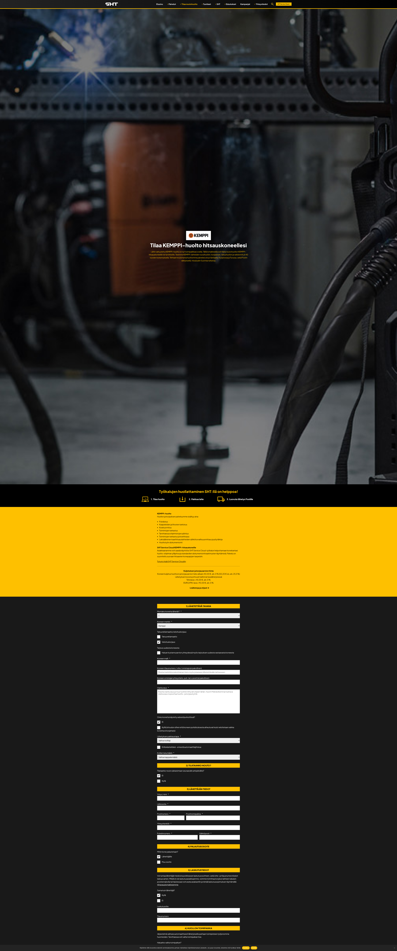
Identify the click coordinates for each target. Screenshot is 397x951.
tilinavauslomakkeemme (167, 884)
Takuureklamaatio (169, 636)
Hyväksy (246, 948)
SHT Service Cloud (283, 4)
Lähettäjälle (167, 856)
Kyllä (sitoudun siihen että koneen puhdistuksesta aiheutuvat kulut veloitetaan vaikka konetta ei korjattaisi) (195, 729)
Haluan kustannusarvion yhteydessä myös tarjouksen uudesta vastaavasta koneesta (198, 652)
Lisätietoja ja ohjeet (198, 588)
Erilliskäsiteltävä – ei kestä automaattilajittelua (181, 747)
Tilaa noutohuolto (189, 4)
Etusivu (159, 4)
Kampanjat (245, 4)
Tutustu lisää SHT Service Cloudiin (171, 561)
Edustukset (231, 4)
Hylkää (254, 948)
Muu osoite (166, 862)
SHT (218, 4)
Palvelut (172, 4)
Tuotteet (207, 4)
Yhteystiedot (262, 4)
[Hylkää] (394, 948)
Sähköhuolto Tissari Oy (111, 4)
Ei (162, 722)
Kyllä (164, 781)
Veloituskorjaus (168, 642)
